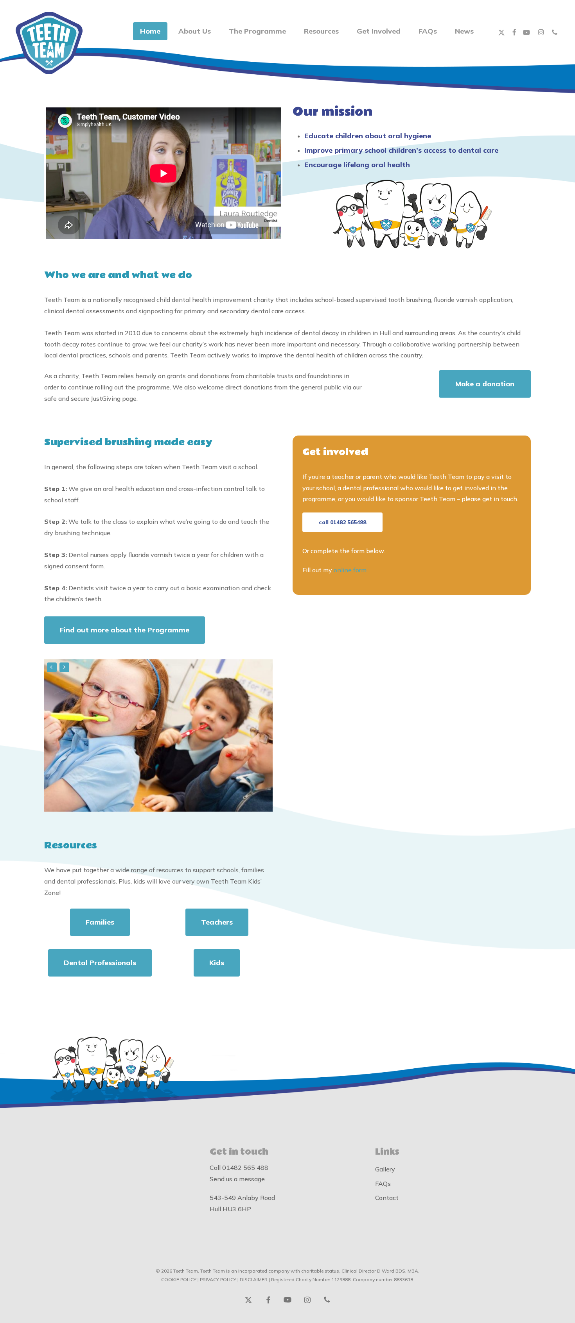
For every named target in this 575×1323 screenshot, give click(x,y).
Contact (387, 1198)
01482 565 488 (245, 1167)
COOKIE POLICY (178, 1279)
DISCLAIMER (254, 1279)
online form (350, 570)
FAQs (383, 1183)
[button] (485, 384)
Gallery (385, 1169)
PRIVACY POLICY (218, 1279)
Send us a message (237, 1179)
